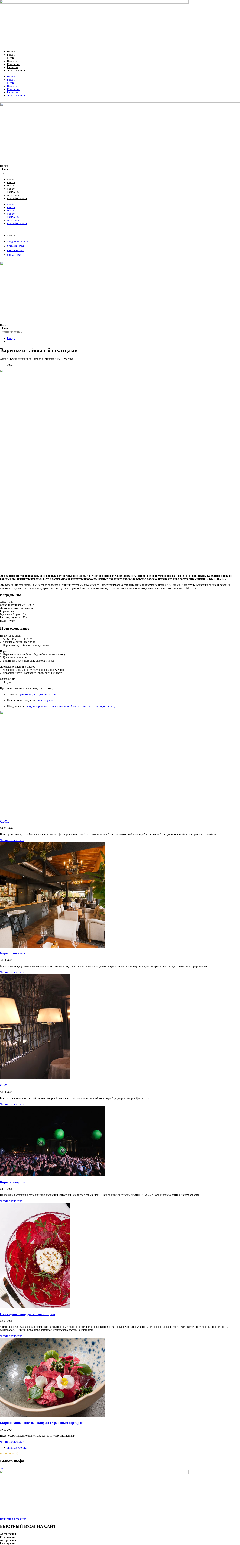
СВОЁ (5, 821)
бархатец (49, 700)
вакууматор (33, 706)
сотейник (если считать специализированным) (87, 706)
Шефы (11, 51)
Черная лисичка (12, 953)
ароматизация (27, 694)
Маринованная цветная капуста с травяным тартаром (41, 1423)
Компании (13, 64)
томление (50, 694)
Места (10, 57)
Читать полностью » (12, 840)
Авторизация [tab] (8, 1533)
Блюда (11, 54)
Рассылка (12, 67)
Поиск (4, 165)
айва (40, 700)
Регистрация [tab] (7, 1536)
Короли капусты (12, 1182)
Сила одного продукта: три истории (27, 1314)
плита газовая (49, 706)
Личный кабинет (17, 70)
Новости (12, 61)
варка (40, 694)
